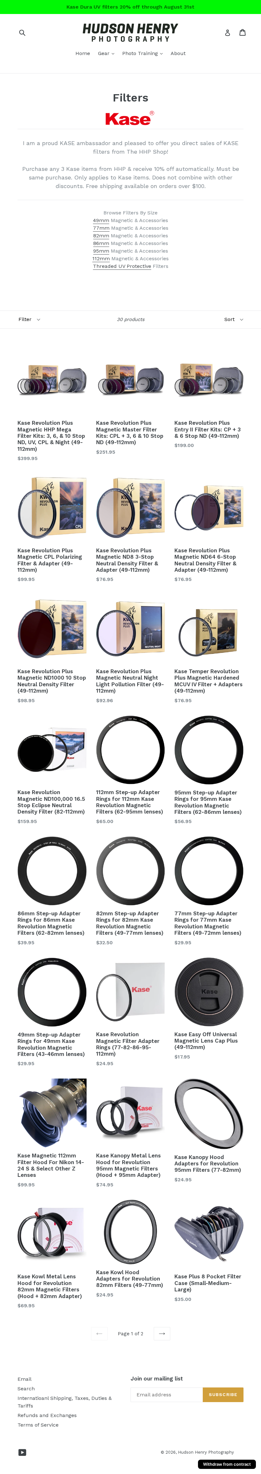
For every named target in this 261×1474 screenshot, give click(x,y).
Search (26, 1389)
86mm (101, 243)
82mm (101, 236)
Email (25, 1379)
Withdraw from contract (227, 1464)
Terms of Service (38, 1425)
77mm (101, 228)
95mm (101, 251)
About (178, 53)
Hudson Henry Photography (206, 1452)
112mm (101, 258)
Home (82, 53)
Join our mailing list (156, 1378)
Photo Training (144, 53)
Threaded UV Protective (122, 266)
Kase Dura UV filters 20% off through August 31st (130, 7)
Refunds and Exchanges (47, 1415)
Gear (107, 53)
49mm (101, 220)
